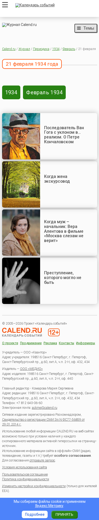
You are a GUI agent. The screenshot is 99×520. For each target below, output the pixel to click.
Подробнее (35, 514)
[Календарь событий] (55, 5)
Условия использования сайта (24, 467)
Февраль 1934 (44, 92)
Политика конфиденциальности (25, 479)
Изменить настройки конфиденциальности (34, 486)
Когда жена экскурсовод (57, 179)
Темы (88, 28)
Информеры (85, 343)
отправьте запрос (42, 460)
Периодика (41, 49)
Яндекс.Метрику (49, 506)
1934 (56, 49)
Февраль (69, 49)
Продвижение (31, 343)
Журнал (24, 49)
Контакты (66, 343)
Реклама (50, 343)
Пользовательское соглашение (25, 474)
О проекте (10, 343)
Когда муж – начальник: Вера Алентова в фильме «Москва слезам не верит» (63, 231)
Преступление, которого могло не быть (62, 277)
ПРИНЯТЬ (64, 514)
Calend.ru (9, 49)
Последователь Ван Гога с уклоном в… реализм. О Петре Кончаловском (64, 134)
